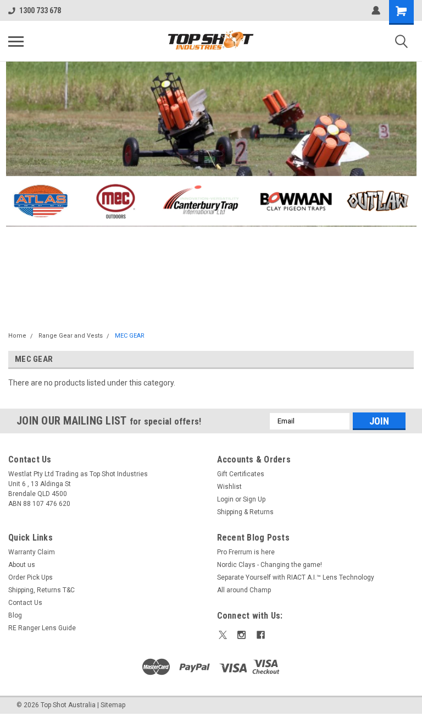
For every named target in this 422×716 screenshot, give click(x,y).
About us (21, 565)
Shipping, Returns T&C (41, 590)
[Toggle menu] (16, 41)
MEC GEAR (130, 335)
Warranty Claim (31, 552)
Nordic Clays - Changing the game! (269, 565)
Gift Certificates (240, 474)
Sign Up (254, 499)
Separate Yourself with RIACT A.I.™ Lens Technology (295, 577)
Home (17, 335)
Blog (15, 615)
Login (225, 499)
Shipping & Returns (245, 512)
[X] (223, 635)
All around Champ (244, 590)
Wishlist (229, 487)
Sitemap (113, 705)
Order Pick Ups (30, 577)
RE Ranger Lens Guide (42, 628)
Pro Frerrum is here (246, 552)
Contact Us (25, 603)
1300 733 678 (40, 10)
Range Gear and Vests (70, 335)
